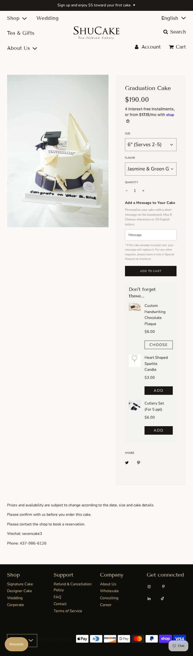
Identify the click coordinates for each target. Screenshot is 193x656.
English (170, 18)
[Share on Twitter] (126, 462)
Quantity (131, 182)
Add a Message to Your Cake (150, 202)
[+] (143, 191)
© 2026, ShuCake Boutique (54, 639)
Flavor (130, 158)
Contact (60, 603)
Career (106, 604)
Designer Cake (19, 591)
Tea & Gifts (21, 33)
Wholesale (109, 591)
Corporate (15, 604)
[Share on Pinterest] (138, 462)
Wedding (47, 18)
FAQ (57, 597)
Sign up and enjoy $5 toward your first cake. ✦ (96, 5)
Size (127, 133)
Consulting (109, 598)
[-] (126, 191)
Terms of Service (68, 611)
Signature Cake (20, 584)
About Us (108, 584)
